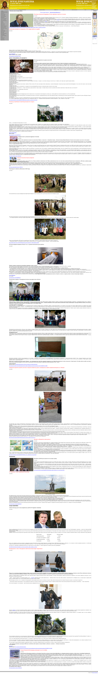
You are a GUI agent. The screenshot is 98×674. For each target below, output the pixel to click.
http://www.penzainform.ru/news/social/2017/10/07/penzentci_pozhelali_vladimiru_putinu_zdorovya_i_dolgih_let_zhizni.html (27, 27)
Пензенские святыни (3, 18)
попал (46, 21)
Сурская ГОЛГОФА (3, 16)
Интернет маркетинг (95, 672)
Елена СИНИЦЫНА (12, 275)
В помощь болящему (3, 35)
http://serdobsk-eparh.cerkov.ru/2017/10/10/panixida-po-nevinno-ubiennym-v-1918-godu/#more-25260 (24, 242)
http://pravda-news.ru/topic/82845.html (15, 277)
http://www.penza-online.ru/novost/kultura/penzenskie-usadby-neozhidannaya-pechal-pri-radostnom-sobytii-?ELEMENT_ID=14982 (28, 365)
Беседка (2, 21)
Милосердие (2, 32)
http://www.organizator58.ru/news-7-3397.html (16, 167)
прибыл (58, 19)
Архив (2, 36)
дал (38, 636)
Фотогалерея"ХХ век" (4, 20)
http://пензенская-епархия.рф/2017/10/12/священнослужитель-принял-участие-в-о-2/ (22, 437)
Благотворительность (4, 33)
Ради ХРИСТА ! (3, 34)
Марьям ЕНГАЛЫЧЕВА (12, 132)
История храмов (3, 15)
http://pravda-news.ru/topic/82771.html (15, 56)
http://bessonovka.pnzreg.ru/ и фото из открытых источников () (26, 364)
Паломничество (3, 30)
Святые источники (3, 19)
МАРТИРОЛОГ (3, 17)
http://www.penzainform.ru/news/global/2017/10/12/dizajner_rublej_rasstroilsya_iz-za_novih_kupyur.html (49, 470)
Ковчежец (2, 29)
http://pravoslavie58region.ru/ (55, 12)
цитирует (32, 577)
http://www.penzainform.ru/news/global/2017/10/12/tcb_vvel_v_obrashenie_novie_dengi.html (22, 454)
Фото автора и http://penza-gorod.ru (20, 646)
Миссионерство (3, 31)
